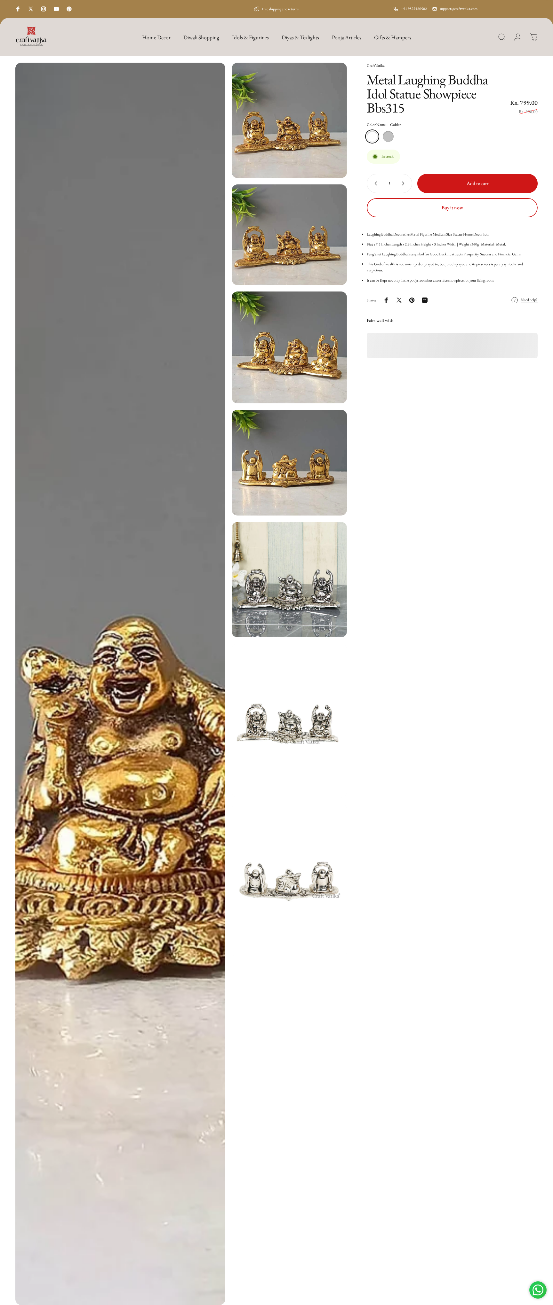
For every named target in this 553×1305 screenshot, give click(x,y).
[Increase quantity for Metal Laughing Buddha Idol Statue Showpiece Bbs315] (404, 183)
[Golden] (372, 136)
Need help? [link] (529, 300)
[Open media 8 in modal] (289, 881)
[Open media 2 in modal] (289, 120)
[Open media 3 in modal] (289, 234)
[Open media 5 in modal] (289, 463)
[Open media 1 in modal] (120, 684)
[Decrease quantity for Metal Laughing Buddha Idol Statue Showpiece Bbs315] (374, 183)
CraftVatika (376, 65)
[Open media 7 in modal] (289, 720)
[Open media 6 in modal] (289, 579)
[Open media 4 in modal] (289, 347)
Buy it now (452, 207)
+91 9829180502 (414, 8)
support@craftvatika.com (458, 8)
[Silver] (388, 136)
